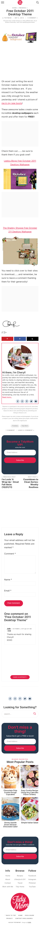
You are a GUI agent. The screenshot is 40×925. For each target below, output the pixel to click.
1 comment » (32, 18)
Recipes (20, 876)
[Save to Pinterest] (7, 339)
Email (7, 590)
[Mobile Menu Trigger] (3, 3)
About (7, 879)
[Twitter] (31, 401)
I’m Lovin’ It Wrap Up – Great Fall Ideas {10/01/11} (10, 482)
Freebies (22, 8)
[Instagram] (22, 401)
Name (8, 579)
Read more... (7, 397)
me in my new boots (12, 103)
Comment (10, 553)
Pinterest (32, 883)
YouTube (32, 887)
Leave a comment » (26, 430)
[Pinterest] (27, 401)
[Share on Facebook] (20, 339)
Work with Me (7, 887)
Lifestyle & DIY (20, 879)
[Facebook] (18, 401)
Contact (8, 883)
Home (14, 8)
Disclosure (29, 915)
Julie (9, 629)
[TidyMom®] (20, 902)
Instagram (32, 879)
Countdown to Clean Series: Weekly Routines (30, 482)
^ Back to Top (10, 915)
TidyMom (7, 18)
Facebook (32, 876)
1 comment (10, 430)
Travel (20, 883)
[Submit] (34, 713)
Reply (9, 630)
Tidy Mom (25, 426)
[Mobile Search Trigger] (37, 3)
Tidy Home (20, 887)
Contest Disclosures (24, 918)
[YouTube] (36, 401)
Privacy (9, 918)
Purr (29, 922)
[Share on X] (32, 339)
